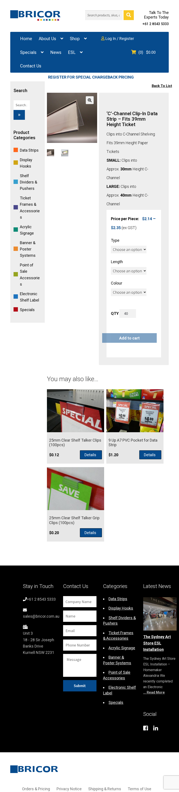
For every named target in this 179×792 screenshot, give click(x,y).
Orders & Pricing (36, 789)
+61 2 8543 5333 (155, 24)
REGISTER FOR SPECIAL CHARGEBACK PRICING (91, 77)
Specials (28, 52)
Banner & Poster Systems (28, 249)
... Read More (154, 692)
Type (115, 240)
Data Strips (29, 150)
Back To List (162, 86)
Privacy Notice (69, 789)
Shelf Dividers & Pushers (28, 182)
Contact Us (30, 66)
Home (26, 38)
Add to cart (129, 338)
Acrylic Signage (121, 648)
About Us (47, 38)
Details (90, 455)
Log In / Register (119, 38)
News (55, 52)
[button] (90, 100)
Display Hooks (120, 608)
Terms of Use (139, 789)
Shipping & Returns (104, 789)
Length (117, 261)
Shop (75, 38)
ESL (72, 52)
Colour (116, 283)
